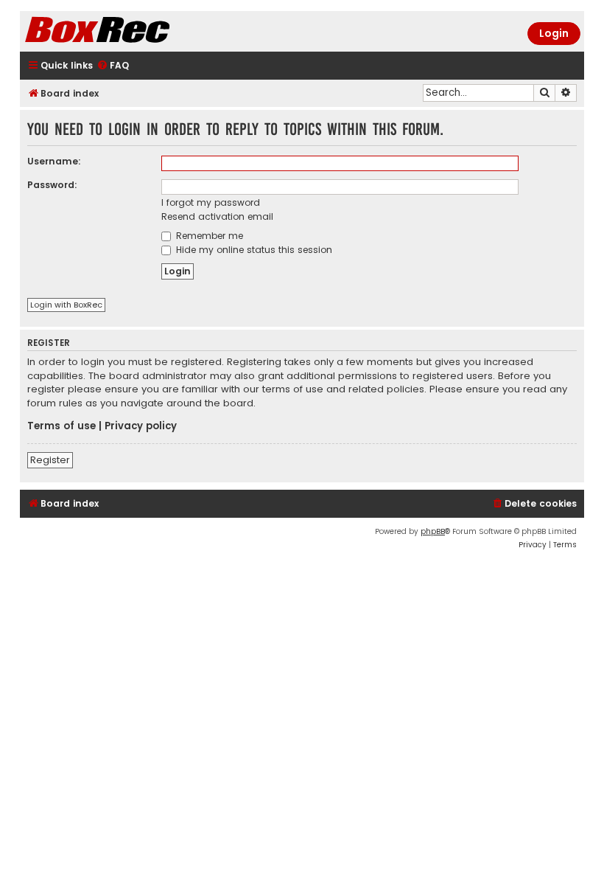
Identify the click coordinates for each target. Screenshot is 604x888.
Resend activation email (217, 216)
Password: (52, 184)
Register (50, 460)
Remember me (208, 235)
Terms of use (61, 426)
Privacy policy (141, 426)
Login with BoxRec (66, 305)
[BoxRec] (134, 31)
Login (554, 33)
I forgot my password (210, 202)
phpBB (433, 531)
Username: (54, 161)
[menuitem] (112, 66)
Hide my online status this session (252, 249)
